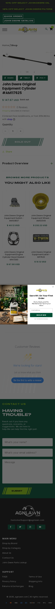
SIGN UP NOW (41, 315)
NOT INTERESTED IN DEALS (41, 319)
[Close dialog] (53, 286)
